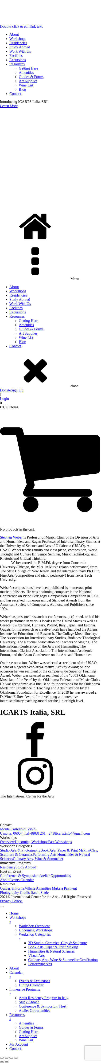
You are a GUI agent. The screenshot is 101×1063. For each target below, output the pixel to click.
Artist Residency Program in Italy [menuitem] (43, 998)
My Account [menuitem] (18, 1044)
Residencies (18, 43)
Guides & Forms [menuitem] (31, 1027)
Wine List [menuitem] (26, 1040)
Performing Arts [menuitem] (40, 964)
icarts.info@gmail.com (73, 833)
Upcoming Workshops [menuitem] (35, 930)
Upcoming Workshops (31, 842)
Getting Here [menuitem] (28, 1032)
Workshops (17, 39)
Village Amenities (38, 888)
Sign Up (17, 390)
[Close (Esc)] (16, 1058)
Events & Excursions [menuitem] (34, 981)
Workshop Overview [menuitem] (34, 926)
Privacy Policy (11, 901)
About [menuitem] (14, 968)
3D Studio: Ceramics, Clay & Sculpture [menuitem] (57, 943)
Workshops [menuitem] (17, 919)
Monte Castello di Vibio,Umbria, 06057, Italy (18, 831)
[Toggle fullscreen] (6, 1058)
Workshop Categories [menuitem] (35, 936)
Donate (5, 390)
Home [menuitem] (14, 913)
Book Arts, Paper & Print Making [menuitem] (53, 947)
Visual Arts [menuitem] (36, 955)
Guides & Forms (31, 77)
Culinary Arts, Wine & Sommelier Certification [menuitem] (63, 960)
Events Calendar (21, 880)
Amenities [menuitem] (26, 1023)
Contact (15, 94)
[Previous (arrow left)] (2, 1062)
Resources (17, 64)
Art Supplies (28, 81)
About (14, 34)
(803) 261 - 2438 (43, 833)
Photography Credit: (24, 893)
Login (4, 399)
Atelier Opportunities (55, 876)
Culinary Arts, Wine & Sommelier (38, 859)
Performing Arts (45, 854)
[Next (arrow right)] (6, 1062)
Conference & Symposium (19, 876)
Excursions (17, 60)
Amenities (26, 72)
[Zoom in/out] (2, 1058)
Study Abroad (19, 47)
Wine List (26, 85)
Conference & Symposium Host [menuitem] (42, 1006)
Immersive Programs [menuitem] (24, 991)
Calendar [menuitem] (16, 974)
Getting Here (28, 68)
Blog (22, 89)
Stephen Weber (11, 537)
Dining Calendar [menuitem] (31, 985)
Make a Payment (64, 888)
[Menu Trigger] (2, 906)
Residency (8, 867)
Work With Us (20, 51)
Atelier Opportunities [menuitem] (34, 1010)
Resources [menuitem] (17, 1017)
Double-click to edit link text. (21, 26)
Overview (7, 842)
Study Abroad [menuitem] (29, 1002)
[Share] (11, 1058)
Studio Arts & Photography (20, 850)
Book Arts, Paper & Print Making (65, 850)
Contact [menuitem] (15, 1049)
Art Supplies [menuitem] (28, 1036)
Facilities (16, 56)
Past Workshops (60, 842)
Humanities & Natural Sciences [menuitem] (51, 951)
